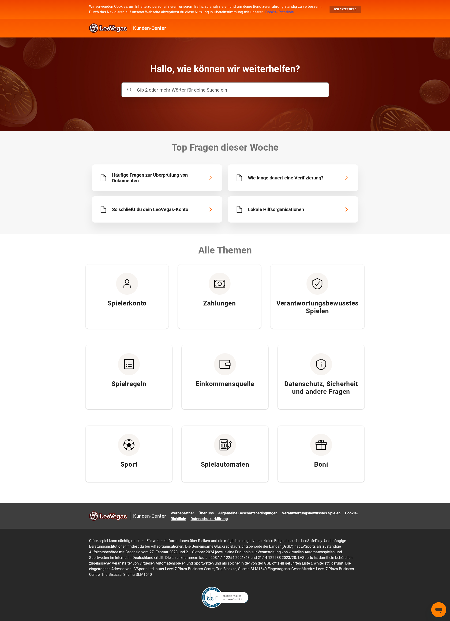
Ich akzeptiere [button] (345, 9)
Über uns (206, 513)
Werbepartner (182, 513)
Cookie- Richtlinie (279, 12)
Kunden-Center (149, 28)
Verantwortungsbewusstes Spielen (311, 513)
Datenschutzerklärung (209, 519)
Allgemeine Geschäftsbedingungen (248, 513)
